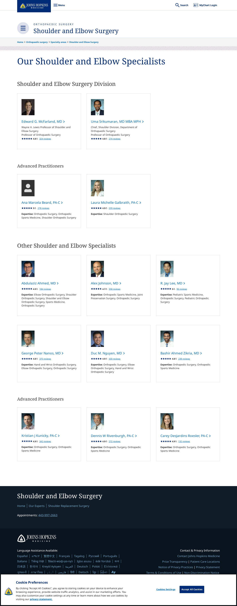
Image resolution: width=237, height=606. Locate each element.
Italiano (22, 561)
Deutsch (82, 566)
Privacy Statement (208, 567)
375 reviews (45, 358)
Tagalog (79, 556)
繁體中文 (49, 556)
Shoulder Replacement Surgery (68, 506)
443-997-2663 (47, 515)
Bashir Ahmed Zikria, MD (180, 353)
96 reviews (182, 289)
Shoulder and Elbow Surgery (75, 31)
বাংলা (117, 561)
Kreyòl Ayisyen (51, 566)
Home (20, 42)
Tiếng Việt (37, 561)
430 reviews (114, 358)
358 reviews (114, 289)
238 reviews (184, 358)
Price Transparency (174, 561)
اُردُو (50, 572)
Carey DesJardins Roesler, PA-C (184, 436)
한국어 (34, 566)
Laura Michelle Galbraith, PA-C (115, 202)
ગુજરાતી (22, 572)
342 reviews (45, 441)
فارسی (62, 572)
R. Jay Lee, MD (171, 283)
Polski (96, 566)
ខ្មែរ (94, 572)
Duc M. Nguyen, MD (107, 353)
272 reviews (114, 441)
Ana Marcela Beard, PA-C (41, 202)
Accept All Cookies (191, 589)
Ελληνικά (110, 566)
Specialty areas (58, 42)
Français (64, 556)
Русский (94, 556)
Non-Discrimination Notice (201, 573)
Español (22, 556)
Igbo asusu (84, 561)
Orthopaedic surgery (37, 42)
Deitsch (83, 572)
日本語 (21, 566)
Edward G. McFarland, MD (42, 121)
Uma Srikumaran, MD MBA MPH (116, 121)
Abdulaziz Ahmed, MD (39, 283)
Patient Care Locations (205, 561)
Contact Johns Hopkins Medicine (198, 556)
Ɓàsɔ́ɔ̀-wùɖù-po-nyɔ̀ (60, 561)
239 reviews (114, 208)
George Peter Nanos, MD (42, 353)
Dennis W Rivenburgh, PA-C (113, 436)
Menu (59, 6)
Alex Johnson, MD (105, 283)
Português (110, 556)
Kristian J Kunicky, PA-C (40, 435)
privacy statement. (41, 599)
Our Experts (37, 506)
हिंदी (72, 572)
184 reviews (45, 289)
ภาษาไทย (37, 572)
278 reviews (43, 208)
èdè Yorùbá (103, 561)
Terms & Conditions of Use (163, 573)
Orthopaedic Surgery (53, 24)
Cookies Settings (165, 589)
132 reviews (184, 441)
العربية (69, 566)
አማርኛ (36, 556)
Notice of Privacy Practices (175, 567)
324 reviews (45, 138)
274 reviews (114, 138)
